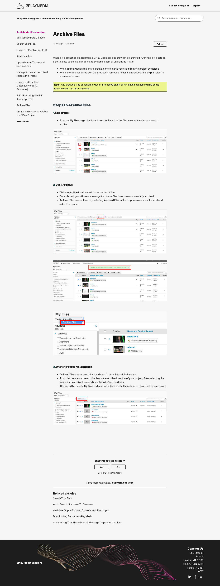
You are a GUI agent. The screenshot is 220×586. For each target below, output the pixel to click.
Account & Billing (51, 18)
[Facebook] (195, 577)
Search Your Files (26, 43)
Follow (160, 44)
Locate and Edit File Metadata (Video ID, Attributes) (27, 86)
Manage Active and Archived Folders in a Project (32, 74)
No (118, 467)
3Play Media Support (28, 18)
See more (23, 121)
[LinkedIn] (189, 577)
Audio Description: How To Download (73, 504)
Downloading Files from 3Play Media (72, 516)
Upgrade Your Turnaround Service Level (31, 64)
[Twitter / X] (200, 577)
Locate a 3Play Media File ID (32, 50)
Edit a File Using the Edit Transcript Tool (30, 97)
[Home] (32, 6)
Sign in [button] (196, 6)
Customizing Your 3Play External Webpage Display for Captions (87, 522)
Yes (101, 467)
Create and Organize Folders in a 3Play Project (32, 113)
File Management (73, 18)
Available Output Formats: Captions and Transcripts (81, 510)
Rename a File (24, 56)
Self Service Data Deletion (31, 37)
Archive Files (23, 105)
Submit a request (179, 6)
